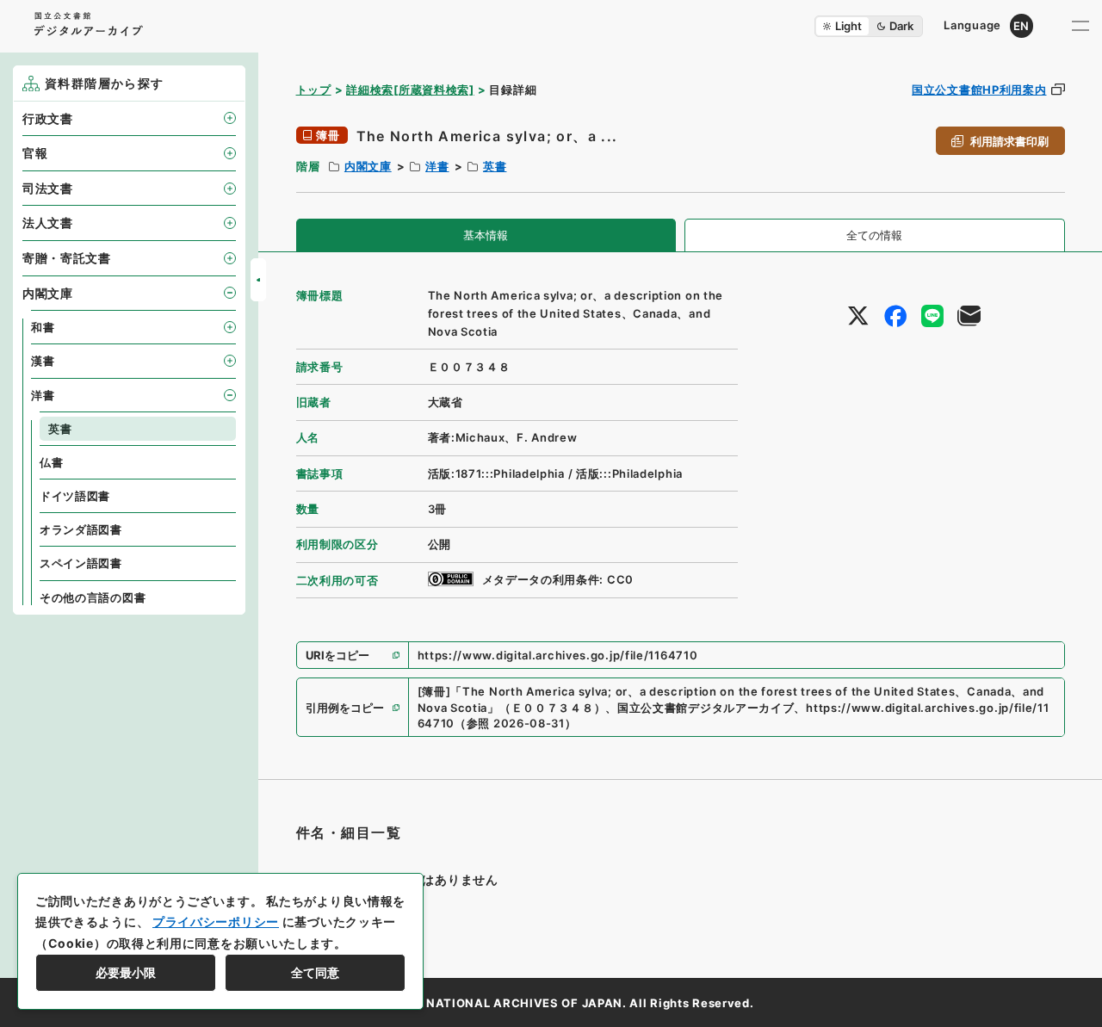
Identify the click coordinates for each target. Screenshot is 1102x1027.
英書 (494, 166)
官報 (34, 152)
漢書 (42, 361)
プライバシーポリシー (215, 921)
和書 (42, 327)
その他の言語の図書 (92, 597)
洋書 (437, 166)
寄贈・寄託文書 (66, 258)
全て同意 (315, 972)
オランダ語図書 (81, 529)
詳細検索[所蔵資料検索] (410, 89)
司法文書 (47, 188)
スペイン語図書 (81, 563)
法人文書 (47, 222)
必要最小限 (126, 972)
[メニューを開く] (1080, 26)
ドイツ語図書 (75, 496)
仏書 (51, 462)
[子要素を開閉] (230, 118)
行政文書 (47, 118)
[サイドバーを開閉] (258, 279)
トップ (313, 89)
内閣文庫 (368, 166)
